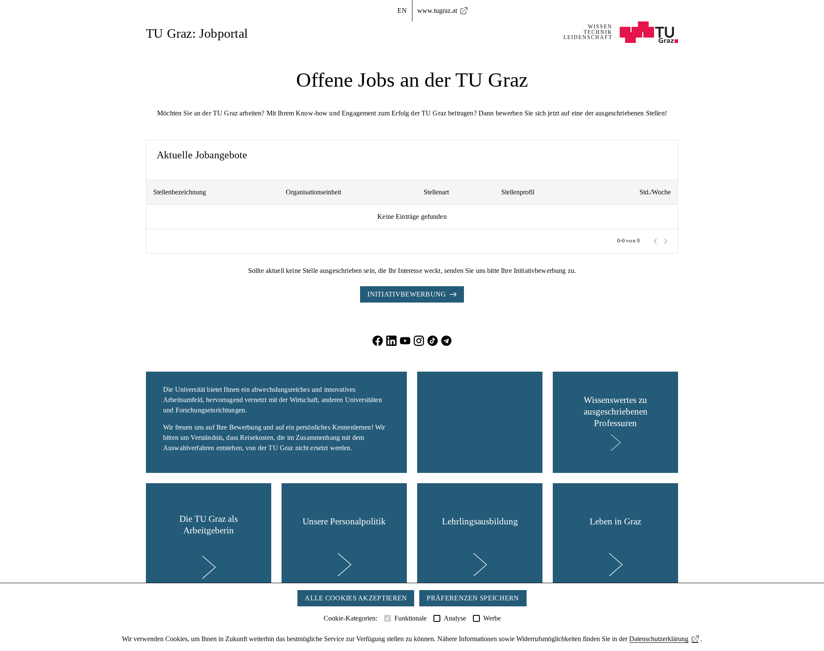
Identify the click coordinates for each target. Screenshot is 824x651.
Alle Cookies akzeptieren (356, 598)
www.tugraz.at (437, 10)
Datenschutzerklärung (658, 638)
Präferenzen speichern (473, 598)
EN (402, 10)
